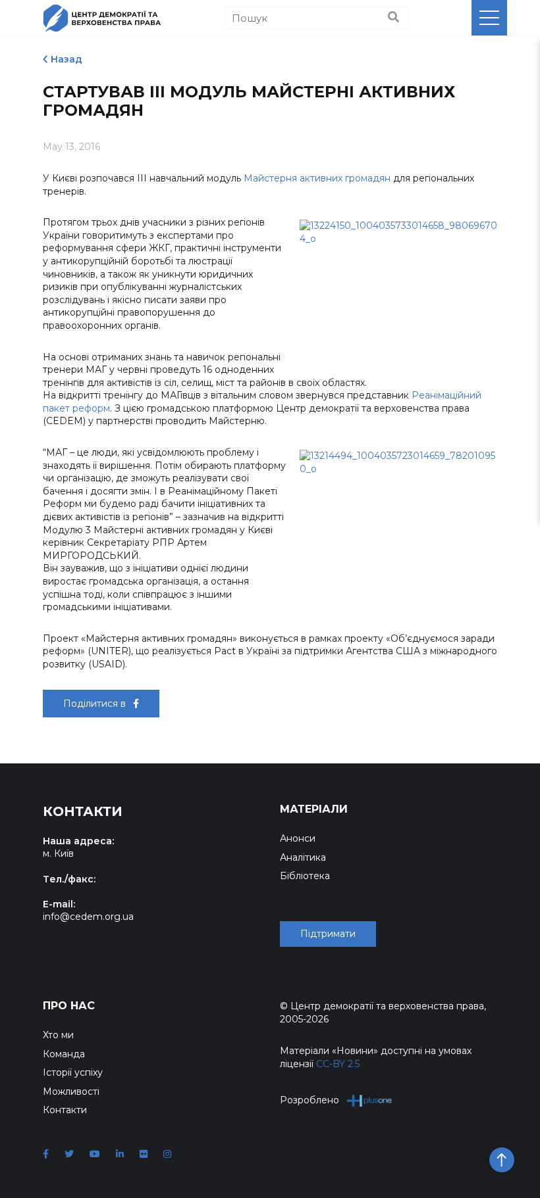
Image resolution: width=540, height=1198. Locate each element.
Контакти (65, 1110)
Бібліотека (305, 876)
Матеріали (314, 809)
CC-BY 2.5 (338, 1064)
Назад (66, 59)
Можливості (71, 1091)
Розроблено (309, 1100)
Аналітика (303, 857)
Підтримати (328, 934)
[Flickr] (144, 1154)
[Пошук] (393, 18)
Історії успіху (73, 1072)
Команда (64, 1054)
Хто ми (58, 1035)
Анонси (297, 838)
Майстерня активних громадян (317, 178)
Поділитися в (95, 703)
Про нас (69, 1005)
